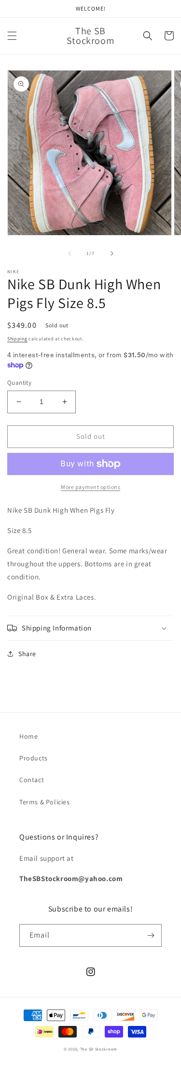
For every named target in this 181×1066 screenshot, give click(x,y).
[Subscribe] (150, 935)
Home (28, 736)
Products (33, 758)
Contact (31, 779)
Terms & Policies (44, 802)
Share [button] (27, 653)
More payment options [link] (90, 487)
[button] (12, 35)
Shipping (17, 339)
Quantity (19, 383)
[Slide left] (69, 253)
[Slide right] (112, 253)
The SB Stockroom (98, 1049)
